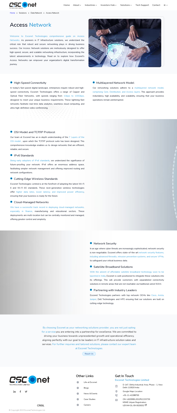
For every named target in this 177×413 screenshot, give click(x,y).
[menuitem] (88, 382)
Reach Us (89, 354)
